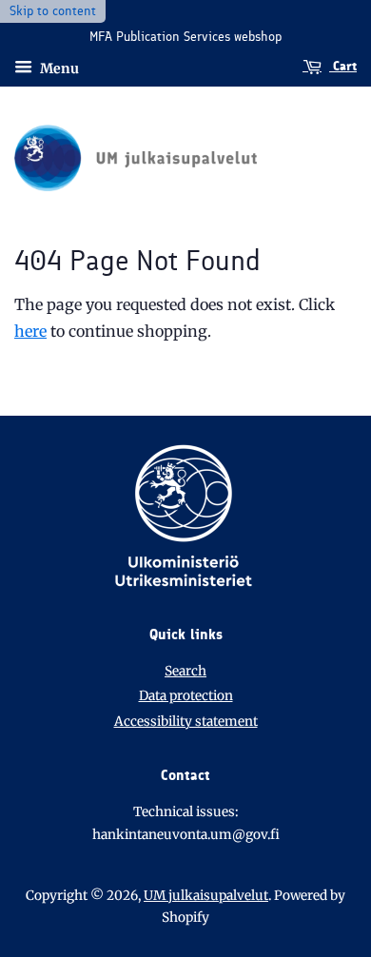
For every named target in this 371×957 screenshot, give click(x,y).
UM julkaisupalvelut (206, 896)
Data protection (186, 696)
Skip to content (53, 11)
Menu (58, 67)
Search (185, 671)
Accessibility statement (186, 721)
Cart (343, 66)
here (30, 331)
